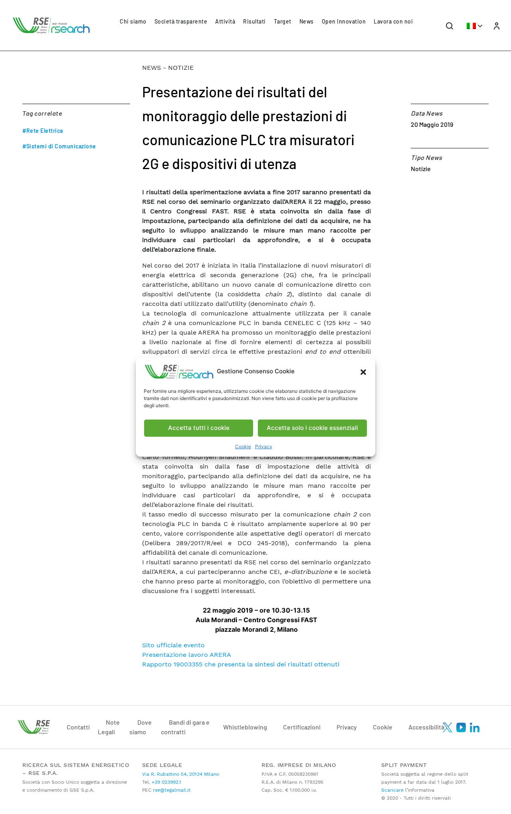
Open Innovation (344, 21)
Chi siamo (133, 21)
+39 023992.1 (165, 782)
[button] (363, 372)
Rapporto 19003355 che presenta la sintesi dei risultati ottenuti (242, 664)
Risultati (254, 21)
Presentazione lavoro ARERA (186, 654)
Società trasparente (181, 21)
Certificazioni (302, 727)
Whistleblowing (245, 727)
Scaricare (392, 790)
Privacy (263, 446)
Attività (225, 21)
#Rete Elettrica (42, 130)
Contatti (78, 727)
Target (282, 21)
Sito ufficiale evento (173, 645)
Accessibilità (426, 727)
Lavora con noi (393, 21)
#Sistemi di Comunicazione (59, 146)
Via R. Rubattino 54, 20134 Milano (180, 774)
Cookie (243, 446)
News (306, 21)
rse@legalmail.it (170, 790)
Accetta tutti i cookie (199, 428)
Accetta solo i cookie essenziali (312, 428)
